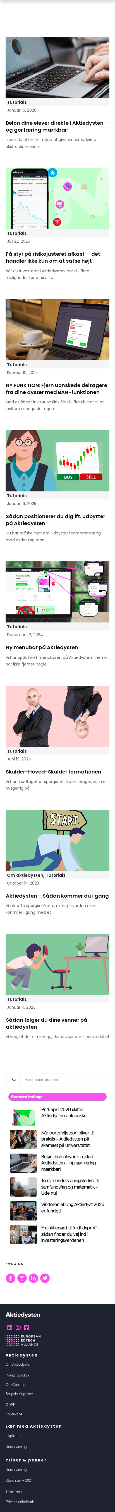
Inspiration (14, 1435)
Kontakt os (14, 1414)
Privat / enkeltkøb (20, 1502)
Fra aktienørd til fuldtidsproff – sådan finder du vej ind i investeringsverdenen (70, 1234)
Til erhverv (14, 1491)
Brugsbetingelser (19, 1394)
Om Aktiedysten (18, 1364)
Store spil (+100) (18, 1480)
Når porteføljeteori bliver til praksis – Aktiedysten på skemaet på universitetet (67, 1139)
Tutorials (17, 102)
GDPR (10, 1404)
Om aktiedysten (25, 875)
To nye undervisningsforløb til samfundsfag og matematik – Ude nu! (70, 1186)
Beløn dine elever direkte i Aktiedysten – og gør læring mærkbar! (68, 1163)
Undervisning (16, 1446)
